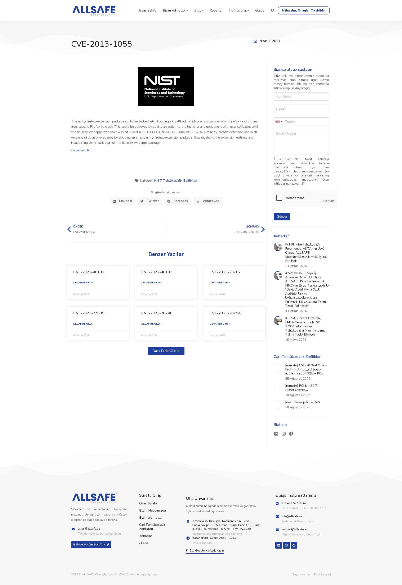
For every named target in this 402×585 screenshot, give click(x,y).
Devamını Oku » (83, 282)
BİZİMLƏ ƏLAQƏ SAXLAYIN (89, 544)
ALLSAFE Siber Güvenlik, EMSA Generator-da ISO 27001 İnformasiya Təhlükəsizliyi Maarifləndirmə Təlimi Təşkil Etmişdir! (305, 326)
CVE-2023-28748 (156, 313)
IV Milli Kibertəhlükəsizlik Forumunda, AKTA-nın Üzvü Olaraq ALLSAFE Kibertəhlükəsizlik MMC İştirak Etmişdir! (306, 253)
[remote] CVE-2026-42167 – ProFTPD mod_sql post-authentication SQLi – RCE (306, 369)
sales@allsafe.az (89, 529)
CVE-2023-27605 (88, 313)
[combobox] (278, 122)
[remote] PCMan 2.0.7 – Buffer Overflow (302, 388)
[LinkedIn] (276, 433)
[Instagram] (283, 433)
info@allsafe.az (292, 516)
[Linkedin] (278, 545)
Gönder (282, 216)
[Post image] (278, 247)
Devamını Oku (81, 150)
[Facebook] (291, 433)
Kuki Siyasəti (322, 574)
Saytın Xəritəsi (301, 574)
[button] (122, 201)
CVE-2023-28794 (225, 313)
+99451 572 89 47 (294, 503)
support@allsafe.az (294, 529)
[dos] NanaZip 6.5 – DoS (302, 402)
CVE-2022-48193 (156, 272)
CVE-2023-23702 (225, 272)
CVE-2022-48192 (88, 272)
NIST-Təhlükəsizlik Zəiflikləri (175, 180)
